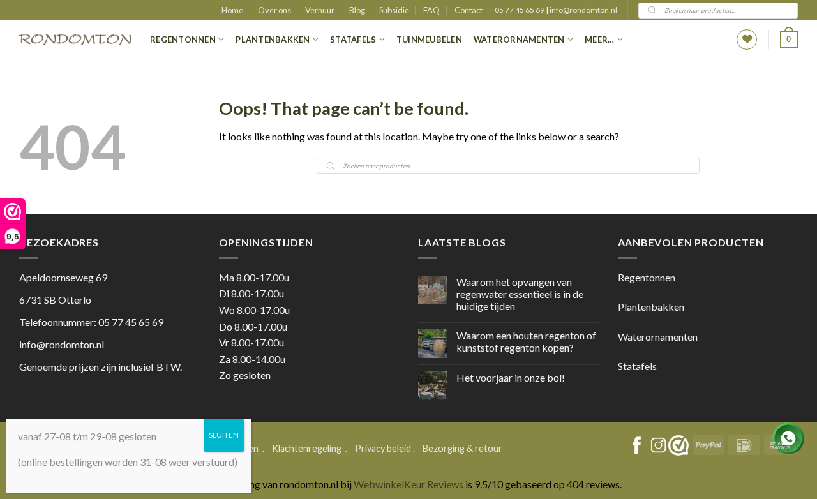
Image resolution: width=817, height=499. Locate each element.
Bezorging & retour (462, 448)
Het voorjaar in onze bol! (510, 377)
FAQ (431, 10)
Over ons (274, 10)
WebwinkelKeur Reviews (408, 484)
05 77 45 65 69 (520, 10)
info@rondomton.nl (583, 10)
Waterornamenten (519, 39)
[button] (789, 39)
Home (232, 10)
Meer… (599, 39)
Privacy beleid (383, 448)
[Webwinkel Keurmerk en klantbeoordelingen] (678, 445)
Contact (468, 10)
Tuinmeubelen (429, 39)
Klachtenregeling (306, 448)
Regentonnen (183, 39)
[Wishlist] (747, 39)
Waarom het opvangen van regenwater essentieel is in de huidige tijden (519, 294)
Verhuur (319, 10)
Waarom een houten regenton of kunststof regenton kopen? (526, 341)
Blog (357, 10)
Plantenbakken (273, 39)
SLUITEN (224, 435)
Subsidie (394, 10)
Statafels (353, 39)
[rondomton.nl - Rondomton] (75, 40)
